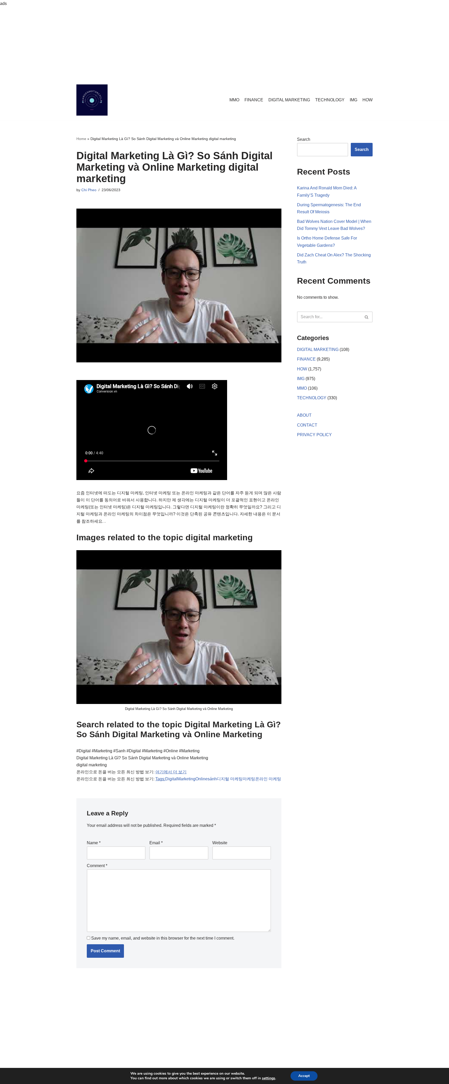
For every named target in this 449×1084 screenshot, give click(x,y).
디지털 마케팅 (230, 779)
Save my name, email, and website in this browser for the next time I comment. (162, 938)
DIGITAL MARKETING (289, 100)
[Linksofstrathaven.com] (92, 100)
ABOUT (304, 415)
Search (303, 139)
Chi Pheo (88, 190)
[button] (366, 317)
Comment (97, 865)
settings (268, 1078)
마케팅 (249, 779)
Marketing (186, 779)
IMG (353, 100)
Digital (171, 779)
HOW (367, 100)
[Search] (367, 316)
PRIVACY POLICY (314, 435)
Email (156, 843)
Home (81, 139)
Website (219, 843)
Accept (304, 1075)
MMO (234, 100)
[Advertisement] (156, 43)
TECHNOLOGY (330, 100)
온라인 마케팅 (268, 779)
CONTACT (307, 425)
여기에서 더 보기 (171, 772)
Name (94, 843)
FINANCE (254, 100)
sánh (212, 779)
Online (201, 779)
